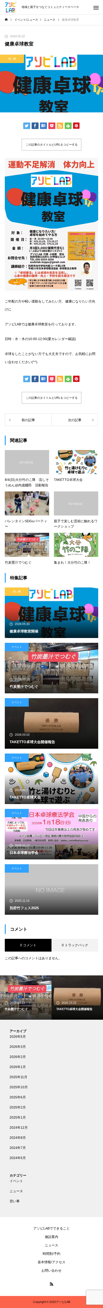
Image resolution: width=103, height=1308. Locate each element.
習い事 (12, 58)
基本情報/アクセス (51, 1262)
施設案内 (51, 1237)
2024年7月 (18, 1148)
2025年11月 (18, 1077)
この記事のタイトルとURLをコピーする (52, 144)
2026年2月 (18, 1057)
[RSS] (51, 1284)
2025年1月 (18, 1117)
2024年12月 (19, 1127)
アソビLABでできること (51, 1228)
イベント (16, 646)
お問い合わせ (51, 1270)
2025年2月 (18, 1107)
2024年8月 (18, 1138)
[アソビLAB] (11, 7)
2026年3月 (18, 1047)
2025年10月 (19, 1087)
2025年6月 (18, 1097)
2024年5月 (18, 1158)
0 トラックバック (75, 945)
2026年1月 (18, 1067)
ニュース (16, 1191)
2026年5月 (18, 1036)
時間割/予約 (51, 1254)
